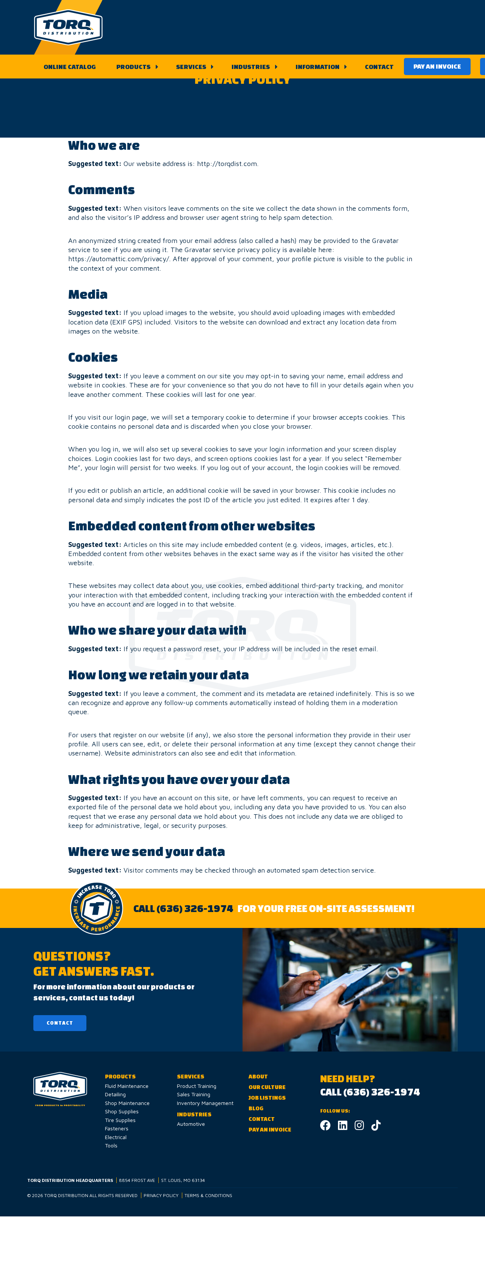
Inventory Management (205, 1103)
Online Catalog (70, 66)
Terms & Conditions (208, 1195)
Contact (379, 66)
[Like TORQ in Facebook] (325, 1127)
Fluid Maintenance (127, 1086)
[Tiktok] (376, 1127)
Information (318, 66)
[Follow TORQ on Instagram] (359, 1127)
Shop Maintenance (127, 1103)
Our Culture (267, 1087)
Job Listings (267, 1097)
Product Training (196, 1086)
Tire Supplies (120, 1120)
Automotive (191, 1124)
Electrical (116, 1137)
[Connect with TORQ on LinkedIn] (342, 1127)
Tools (111, 1145)
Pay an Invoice (437, 66)
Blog (256, 1108)
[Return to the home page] (68, 27)
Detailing (115, 1094)
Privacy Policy (161, 1195)
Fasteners (116, 1128)
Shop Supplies (122, 1111)
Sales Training (193, 1094)
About (258, 1076)
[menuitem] (69, 66)
